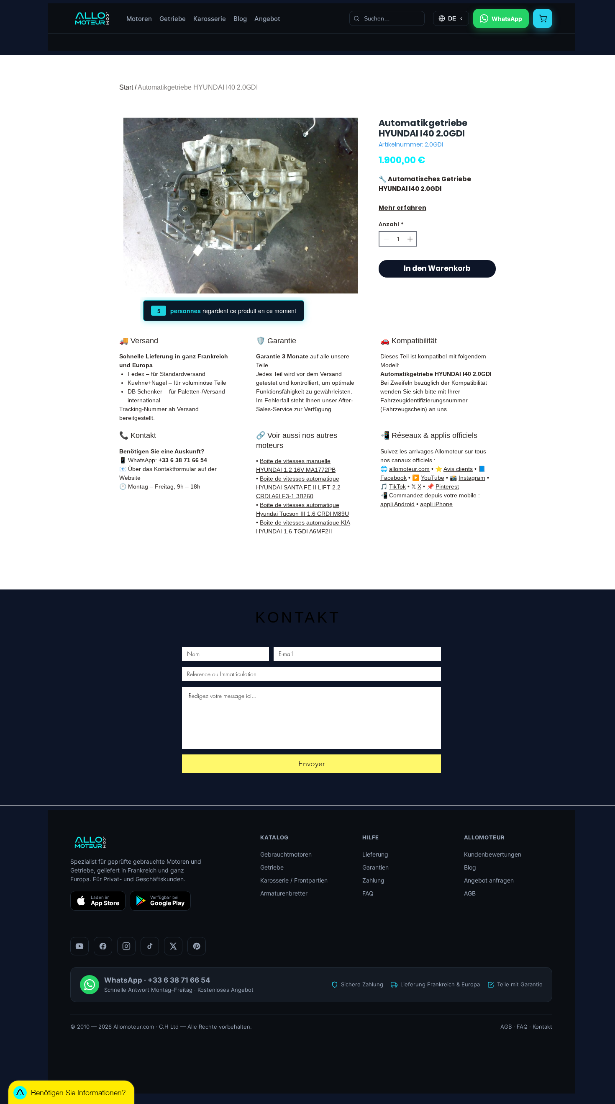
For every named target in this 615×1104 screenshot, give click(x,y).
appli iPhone (436, 504)
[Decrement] (385, 239)
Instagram (472, 477)
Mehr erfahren (402, 207)
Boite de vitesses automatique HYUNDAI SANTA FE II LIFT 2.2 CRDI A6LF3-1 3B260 (298, 487)
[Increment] (411, 239)
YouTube (432, 477)
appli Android (397, 504)
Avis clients (458, 469)
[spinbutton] (398, 239)
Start (126, 87)
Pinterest (447, 486)
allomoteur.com (409, 469)
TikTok (397, 486)
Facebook (393, 477)
